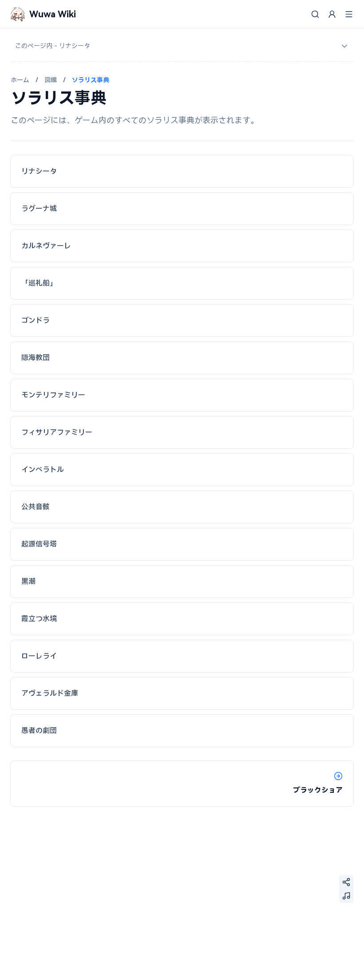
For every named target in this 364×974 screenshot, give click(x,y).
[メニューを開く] (349, 14)
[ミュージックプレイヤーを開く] (346, 896)
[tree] (182, 46)
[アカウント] (332, 14)
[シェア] (346, 882)
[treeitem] (182, 46)
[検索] (315, 14)
